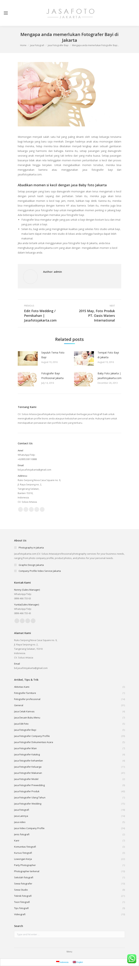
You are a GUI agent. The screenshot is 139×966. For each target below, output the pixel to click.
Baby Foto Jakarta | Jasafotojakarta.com (109, 376)
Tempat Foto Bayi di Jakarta (108, 355)
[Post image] (28, 358)
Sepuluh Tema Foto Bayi (52, 355)
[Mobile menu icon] (6, 13)
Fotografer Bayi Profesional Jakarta (52, 376)
